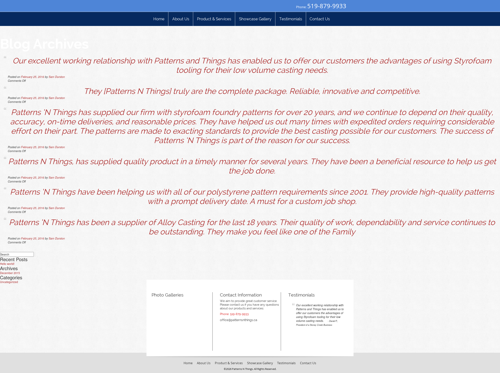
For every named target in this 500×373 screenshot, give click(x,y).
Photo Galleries (167, 294)
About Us (204, 363)
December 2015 (10, 273)
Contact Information (241, 294)
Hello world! (7, 264)
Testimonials (301, 294)
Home (188, 363)
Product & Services (229, 363)
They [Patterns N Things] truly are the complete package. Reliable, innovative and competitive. (252, 91)
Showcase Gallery (260, 363)
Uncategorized (9, 282)
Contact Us (308, 363)
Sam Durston (57, 77)
